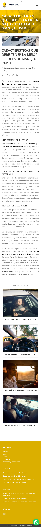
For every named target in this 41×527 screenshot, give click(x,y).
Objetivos (6, 459)
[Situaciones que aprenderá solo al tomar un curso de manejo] (20, 303)
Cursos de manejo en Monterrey (14, 482)
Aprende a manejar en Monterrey (15, 473)
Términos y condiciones (11, 462)
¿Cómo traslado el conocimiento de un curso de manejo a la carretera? (21, 425)
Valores (5, 457)
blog (5, 70)
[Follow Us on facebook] (4, 514)
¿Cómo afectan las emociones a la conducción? (21, 355)
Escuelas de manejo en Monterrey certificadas (19, 502)
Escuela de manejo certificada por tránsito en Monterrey (19, 495)
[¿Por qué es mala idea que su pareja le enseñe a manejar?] (20, 374)
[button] (36, 522)
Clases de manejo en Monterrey (14, 476)
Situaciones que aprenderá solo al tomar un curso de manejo (21, 319)
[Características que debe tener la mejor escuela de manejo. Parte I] (20, 41)
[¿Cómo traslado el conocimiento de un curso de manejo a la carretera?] (20, 409)
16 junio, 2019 (30, 68)
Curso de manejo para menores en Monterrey (19, 479)
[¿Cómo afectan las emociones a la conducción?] (20, 338)
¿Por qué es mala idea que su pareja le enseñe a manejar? (21, 390)
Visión (5, 454)
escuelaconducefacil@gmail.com (15, 271)
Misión (5, 452)
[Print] (18, 75)
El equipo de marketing (11, 68)
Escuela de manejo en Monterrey (14, 499)
